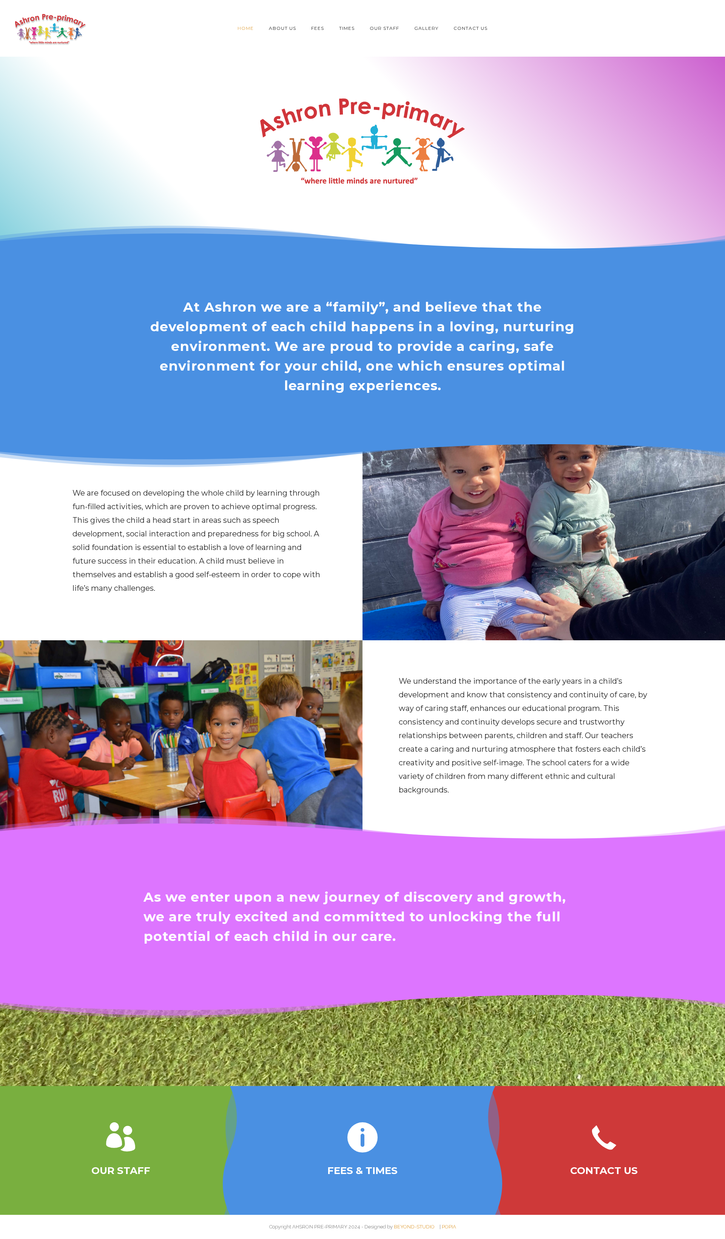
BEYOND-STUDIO (414, 1227)
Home (246, 28)
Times (347, 28)
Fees (317, 28)
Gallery (426, 28)
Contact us (470, 28)
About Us (282, 28)
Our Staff (384, 28)
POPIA (449, 1227)
